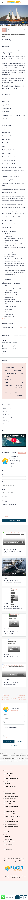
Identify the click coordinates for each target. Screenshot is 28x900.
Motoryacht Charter (10, 316)
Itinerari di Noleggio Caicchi (11, 806)
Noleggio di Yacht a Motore (11, 778)
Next (14, 698)
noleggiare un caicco (9, 781)
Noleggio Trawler (8, 776)
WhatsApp (11, 463)
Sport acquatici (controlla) (10, 420)
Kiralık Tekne (5, 318)
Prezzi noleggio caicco (10, 786)
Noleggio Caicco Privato (10, 803)
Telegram (7, 861)
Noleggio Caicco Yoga (9, 801)
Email (3, 489)
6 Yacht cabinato (6, 34)
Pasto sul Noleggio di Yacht (11, 824)
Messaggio (5, 501)
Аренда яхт (7, 836)
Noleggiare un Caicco (9, 793)
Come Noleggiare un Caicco (11, 796)
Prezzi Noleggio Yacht (9, 811)
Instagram (15, 861)
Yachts (7, 50)
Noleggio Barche (8, 773)
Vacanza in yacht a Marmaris (11, 826)
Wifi (5, 423)
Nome (3, 474)
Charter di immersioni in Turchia (12, 816)
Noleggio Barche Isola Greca (11, 821)
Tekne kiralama (8, 839)
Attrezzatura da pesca (9, 408)
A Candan (6, 654)
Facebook (7, 858)
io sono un (4, 496)
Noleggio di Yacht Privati (10, 813)
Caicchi (12, 50)
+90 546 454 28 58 (13, 460)
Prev (12, 698)
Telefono (4, 482)
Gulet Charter (8, 309)
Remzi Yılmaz (7, 679)
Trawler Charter (9, 314)
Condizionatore (7, 411)
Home (3, 50)
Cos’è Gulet (7, 783)
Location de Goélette (9, 841)
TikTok (22, 858)
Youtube (22, 861)
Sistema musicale (8, 417)
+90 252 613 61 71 (15, 458)
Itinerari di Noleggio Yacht (10, 819)
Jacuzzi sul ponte (21, 34)
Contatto (6, 831)
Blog (5, 834)
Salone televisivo (8, 414)
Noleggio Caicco (8, 770)
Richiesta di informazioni (14, 520)
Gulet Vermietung (8, 844)
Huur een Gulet (8, 849)
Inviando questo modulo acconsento (14, 515)
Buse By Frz (7, 628)
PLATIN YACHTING (12, 876)
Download (23, 327)
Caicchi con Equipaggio (10, 798)
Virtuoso (6, 547)
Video (4, 36)
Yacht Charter (8, 312)
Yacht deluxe (14, 34)
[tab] (4, 30)
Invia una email (8, 741)
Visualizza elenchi (22, 452)
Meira (5, 578)
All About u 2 (7, 603)
